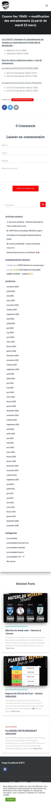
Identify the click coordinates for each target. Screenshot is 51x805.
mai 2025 (10, 296)
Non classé (11, 561)
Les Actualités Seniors (15, 552)
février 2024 (11, 346)
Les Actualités (12, 538)
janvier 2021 (11, 516)
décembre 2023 (13, 356)
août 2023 (10, 374)
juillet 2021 (11, 489)
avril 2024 (10, 337)
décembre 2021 (13, 466)
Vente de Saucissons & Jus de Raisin (21, 252)
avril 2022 (10, 447)
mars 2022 (11, 452)
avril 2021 (10, 503)
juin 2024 (10, 328)
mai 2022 (10, 443)
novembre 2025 (13, 287)
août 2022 (10, 429)
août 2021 (10, 484)
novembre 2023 (13, 360)
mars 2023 (11, 397)
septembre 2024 (13, 314)
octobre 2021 (12, 475)
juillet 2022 (11, 434)
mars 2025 (11, 300)
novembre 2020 (13, 526)
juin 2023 (10, 383)
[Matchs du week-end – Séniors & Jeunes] (25, 608)
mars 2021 (11, 507)
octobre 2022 (12, 420)
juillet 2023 (11, 379)
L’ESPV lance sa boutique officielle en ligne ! (25, 231)
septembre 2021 (13, 480)
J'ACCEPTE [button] (10, 799)
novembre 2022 (13, 415)
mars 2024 (11, 342)
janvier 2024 (11, 351)
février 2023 (11, 401)
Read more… (10, 648)
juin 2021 (10, 493)
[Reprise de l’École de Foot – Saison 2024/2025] (25, 671)
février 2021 (11, 512)
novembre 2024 (13, 305)
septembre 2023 (13, 369)
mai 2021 (10, 498)
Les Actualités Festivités (16, 548)
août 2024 (10, 319)
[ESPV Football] (7, 5)
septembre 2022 (13, 424)
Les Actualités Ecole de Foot (22, 99)
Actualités (23, 782)
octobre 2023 (12, 365)
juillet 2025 (11, 291)
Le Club (12, 782)
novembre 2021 (13, 470)
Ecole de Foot (36, 782)
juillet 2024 (11, 323)
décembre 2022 (13, 411)
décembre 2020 (13, 521)
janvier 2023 (11, 406)
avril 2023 (10, 392)
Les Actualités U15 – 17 (15, 557)
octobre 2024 (12, 310)
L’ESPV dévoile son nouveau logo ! (31, 265)
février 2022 (11, 457)
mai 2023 (10, 388)
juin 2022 (10, 438)
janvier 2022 (11, 461)
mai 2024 (10, 333)
